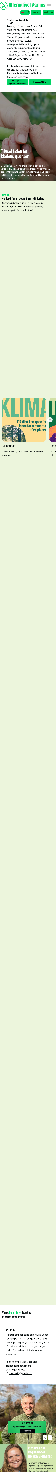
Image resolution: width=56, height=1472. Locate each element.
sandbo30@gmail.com (20, 1373)
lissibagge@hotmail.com (18, 1365)
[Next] (50, 1437)
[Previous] (45, 1437)
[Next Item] (50, 419)
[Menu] (49, 4)
